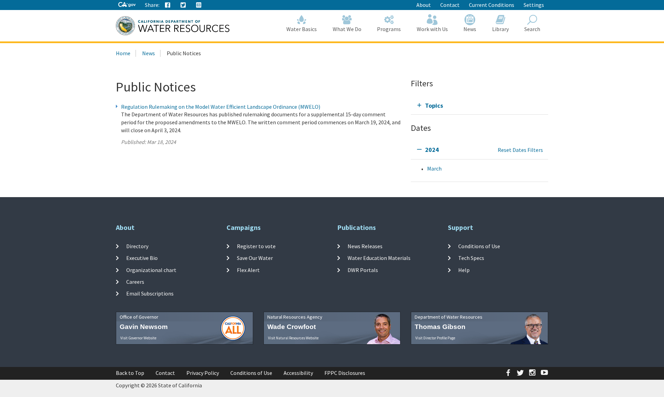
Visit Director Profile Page (435, 338)
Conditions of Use (479, 246)
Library (500, 29)
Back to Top (130, 372)
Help (464, 270)
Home (123, 53)
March (434, 168)
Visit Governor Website (138, 338)
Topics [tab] (434, 105)
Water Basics (301, 29)
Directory (137, 246)
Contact (450, 4)
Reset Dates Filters (520, 149)
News (469, 29)
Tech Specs (471, 257)
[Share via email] (199, 5)
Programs (389, 29)
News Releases (365, 246)
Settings (534, 4)
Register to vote (256, 246)
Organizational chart (151, 270)
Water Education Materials (379, 257)
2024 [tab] (432, 150)
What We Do (347, 29)
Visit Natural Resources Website (293, 338)
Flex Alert (248, 270)
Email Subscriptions (150, 293)
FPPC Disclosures (344, 372)
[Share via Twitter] (183, 5)
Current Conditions (491, 4)
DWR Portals (363, 270)
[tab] (479, 105)
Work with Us (432, 29)
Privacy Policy (202, 372)
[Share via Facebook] (168, 5)
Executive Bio (142, 257)
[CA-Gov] (127, 5)
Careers (135, 281)
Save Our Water (255, 257)
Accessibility (298, 372)
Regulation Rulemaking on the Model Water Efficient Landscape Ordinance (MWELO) (220, 106)
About (423, 4)
